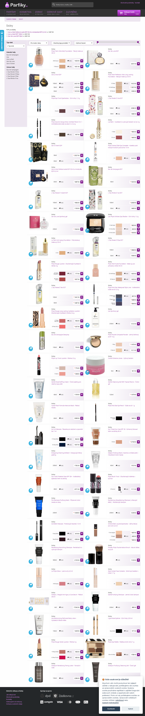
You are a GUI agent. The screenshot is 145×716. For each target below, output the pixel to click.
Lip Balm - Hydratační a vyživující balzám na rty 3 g (124, 122)
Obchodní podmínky (127, 3)
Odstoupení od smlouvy (14, 702)
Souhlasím (111, 709)
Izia (8, 57)
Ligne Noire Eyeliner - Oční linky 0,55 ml (120, 618)
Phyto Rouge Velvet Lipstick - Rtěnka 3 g (63, 642)
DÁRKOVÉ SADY (54, 13)
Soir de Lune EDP (113, 51)
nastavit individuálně (110, 703)
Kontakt (137, 3)
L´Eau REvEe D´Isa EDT (115, 193)
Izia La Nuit (10, 59)
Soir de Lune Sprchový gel (59, 216)
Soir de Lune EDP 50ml (15, 36)
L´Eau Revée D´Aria (13, 72)
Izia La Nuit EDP (56, 74)
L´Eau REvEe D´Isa (12, 78)
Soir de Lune (11, 61)
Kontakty (9, 699)
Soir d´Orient (11, 63)
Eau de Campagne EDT (115, 169)
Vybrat (130, 709)
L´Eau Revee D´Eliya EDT (115, 240)
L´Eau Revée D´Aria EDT (115, 98)
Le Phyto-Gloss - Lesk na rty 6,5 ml (62, 571)
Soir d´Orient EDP (56, 145)
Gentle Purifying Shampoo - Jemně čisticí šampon (123, 594)
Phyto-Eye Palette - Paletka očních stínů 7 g (121, 642)
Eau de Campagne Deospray (60, 334)
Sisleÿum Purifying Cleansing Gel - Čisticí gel (122, 665)
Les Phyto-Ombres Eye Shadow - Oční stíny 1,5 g (123, 216)
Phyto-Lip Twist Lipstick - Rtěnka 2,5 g (63, 358)
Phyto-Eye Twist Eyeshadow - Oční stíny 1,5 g (65, 98)
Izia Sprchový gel (113, 311)
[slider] (97, 42)
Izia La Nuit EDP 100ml (15, 34)
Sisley (21, 19)
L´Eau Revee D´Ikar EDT (58, 287)
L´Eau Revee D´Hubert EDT (59, 193)
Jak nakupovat (11, 695)
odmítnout (120, 700)
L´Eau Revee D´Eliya (13, 74)
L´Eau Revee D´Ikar (12, 76)
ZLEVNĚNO (72, 13)
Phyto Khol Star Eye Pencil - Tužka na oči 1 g (121, 405)
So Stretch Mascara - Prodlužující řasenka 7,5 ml (66, 524)
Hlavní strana (11, 19)
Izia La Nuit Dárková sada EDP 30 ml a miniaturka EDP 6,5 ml (27, 32)
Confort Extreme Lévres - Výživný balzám (120, 358)
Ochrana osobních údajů (14, 704)
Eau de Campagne (12, 55)
